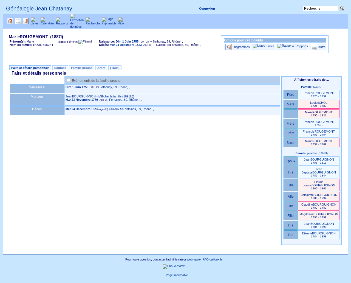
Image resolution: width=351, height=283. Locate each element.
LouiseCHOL (318, 104)
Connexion (207, 8)
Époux (290, 161)
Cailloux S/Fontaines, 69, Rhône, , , (132, 109)
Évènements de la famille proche (96, 81)
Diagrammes (241, 47)
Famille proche (81, 67)
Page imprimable (177, 275)
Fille (291, 185)
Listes (270, 46)
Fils (290, 172)
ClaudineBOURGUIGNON (318, 206)
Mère (290, 104)
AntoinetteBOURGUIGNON (319, 196)
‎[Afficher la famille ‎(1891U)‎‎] (116, 96)
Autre (321, 47)
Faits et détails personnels (30, 67)
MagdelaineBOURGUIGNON (318, 215)
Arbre (101, 67)
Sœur (291, 143)
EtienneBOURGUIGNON (319, 235)
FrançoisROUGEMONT (319, 94)
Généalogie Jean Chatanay (39, 8)
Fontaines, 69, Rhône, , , (125, 99)
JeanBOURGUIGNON (81, 96)
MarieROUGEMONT (319, 142)
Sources (60, 67)
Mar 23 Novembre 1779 (82, 99)
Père (290, 95)
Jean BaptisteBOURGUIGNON (319, 172)
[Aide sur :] (163, 275)
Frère (291, 123)
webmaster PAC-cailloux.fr (204, 259)
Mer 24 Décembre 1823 (82, 109)
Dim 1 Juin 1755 (77, 87)
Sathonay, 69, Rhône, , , (115, 87)
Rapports (302, 46)
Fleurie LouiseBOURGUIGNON (319, 185)
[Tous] (115, 67)
